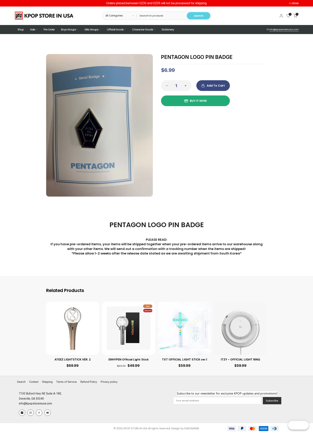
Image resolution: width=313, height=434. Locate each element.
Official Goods (115, 29)
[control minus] (166, 85)
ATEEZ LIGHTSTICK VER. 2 (73, 359)
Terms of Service (66, 381)
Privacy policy (109, 381)
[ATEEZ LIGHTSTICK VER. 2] (72, 328)
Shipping (47, 381)
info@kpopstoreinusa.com (284, 29)
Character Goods (142, 29)
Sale (32, 29)
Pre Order (49, 29)
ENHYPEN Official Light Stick (128, 359)
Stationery (168, 29)
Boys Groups (68, 29)
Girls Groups (91, 29)
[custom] (22, 413)
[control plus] (186, 85)
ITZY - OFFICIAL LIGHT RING (240, 359)
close (20, 3)
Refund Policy (88, 381)
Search (21, 381)
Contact (33, 381)
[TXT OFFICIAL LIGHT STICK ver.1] (184, 328)
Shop (21, 29)
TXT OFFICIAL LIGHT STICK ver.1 (184, 359)
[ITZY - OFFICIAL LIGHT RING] (240, 328)
